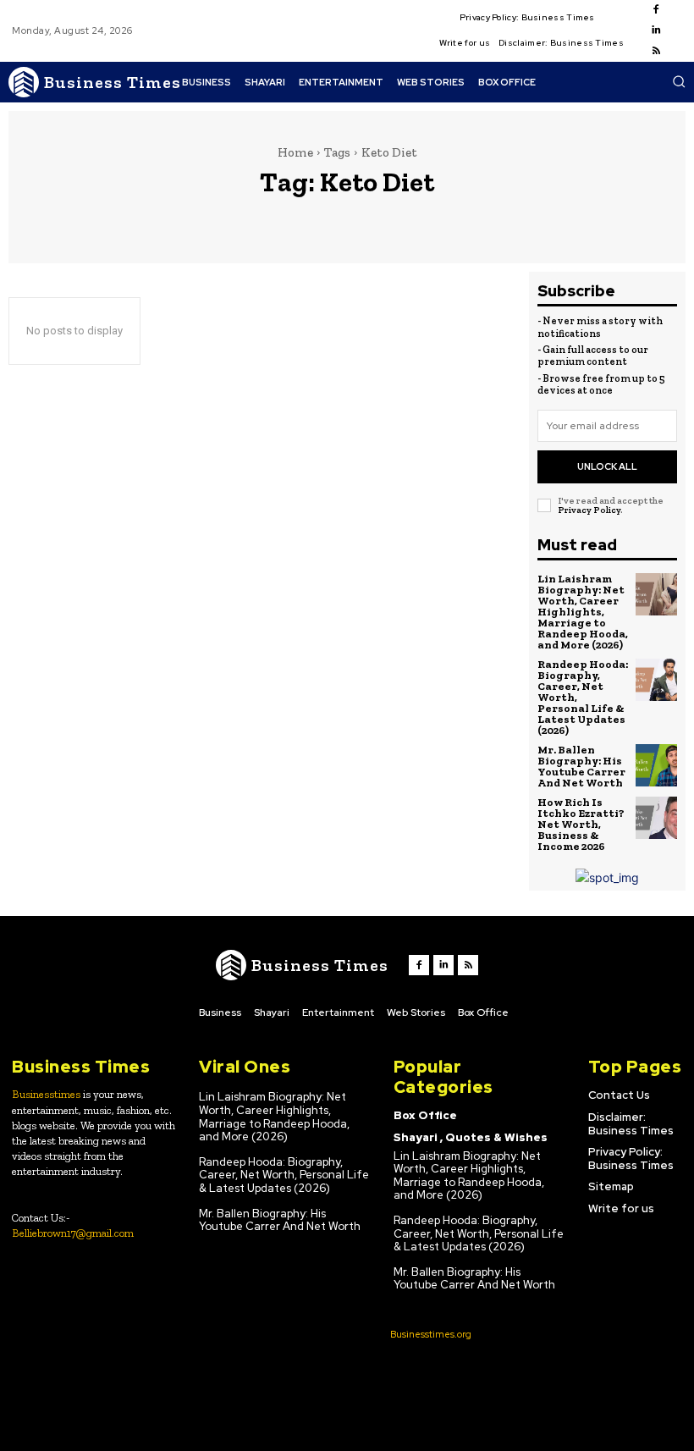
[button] (679, 81)
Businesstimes (46, 1094)
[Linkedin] (656, 30)
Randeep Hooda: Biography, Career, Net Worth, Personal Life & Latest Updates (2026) (284, 1175)
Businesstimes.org (430, 1334)
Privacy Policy (589, 510)
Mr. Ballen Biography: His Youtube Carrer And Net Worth (581, 766)
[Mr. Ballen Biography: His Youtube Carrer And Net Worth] (657, 765)
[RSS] (656, 51)
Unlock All (607, 466)
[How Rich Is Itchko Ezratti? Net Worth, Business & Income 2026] (657, 818)
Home (295, 152)
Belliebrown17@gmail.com (73, 1233)
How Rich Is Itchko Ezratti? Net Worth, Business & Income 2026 (581, 824)
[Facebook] (656, 10)
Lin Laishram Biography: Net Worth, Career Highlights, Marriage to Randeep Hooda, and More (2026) (582, 611)
